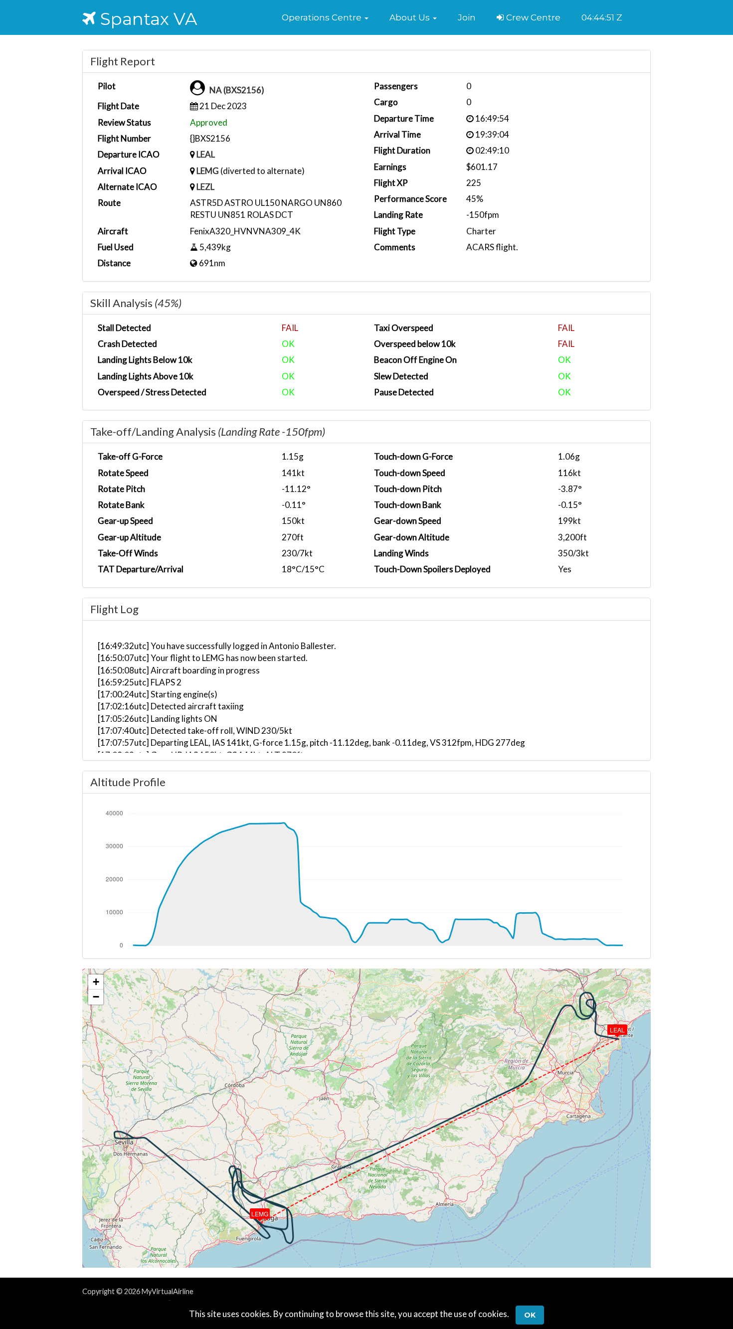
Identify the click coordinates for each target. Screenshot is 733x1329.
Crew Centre (532, 17)
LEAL (205, 154)
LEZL (205, 186)
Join (467, 17)
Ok (530, 1315)
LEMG (207, 171)
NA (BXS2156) (236, 90)
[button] (325, 17)
